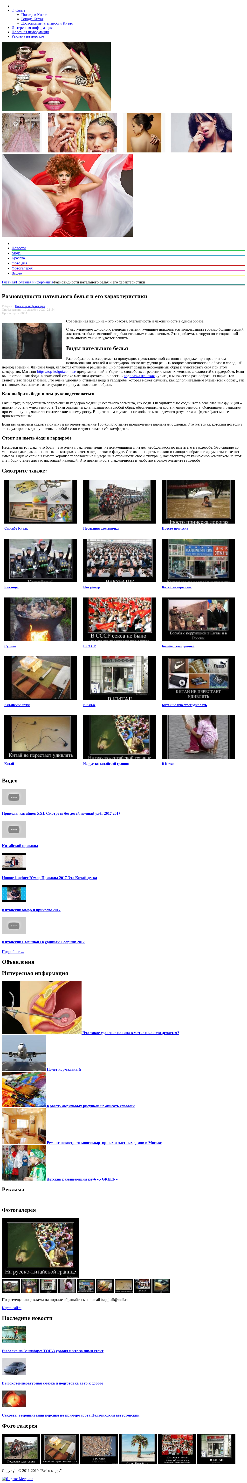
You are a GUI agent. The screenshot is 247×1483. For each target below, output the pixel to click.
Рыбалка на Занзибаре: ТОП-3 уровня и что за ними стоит (52, 1351)
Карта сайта (11, 1308)
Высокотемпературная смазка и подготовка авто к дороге (52, 1383)
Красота (18, 258)
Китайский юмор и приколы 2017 (31, 910)
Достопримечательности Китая (47, 23)
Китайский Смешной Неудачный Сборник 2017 (43, 942)
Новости (19, 248)
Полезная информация (30, 32)
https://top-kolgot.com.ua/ (56, 371)
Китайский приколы (20, 846)
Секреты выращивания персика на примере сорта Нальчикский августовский (70, 1415)
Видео (17, 273)
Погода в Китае (34, 15)
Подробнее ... (13, 952)
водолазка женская (139, 376)
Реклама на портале (28, 36)
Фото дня (19, 263)
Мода (16, 253)
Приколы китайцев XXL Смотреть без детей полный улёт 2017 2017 (61, 813)
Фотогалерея (22, 268)
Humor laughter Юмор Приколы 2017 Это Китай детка (49, 878)
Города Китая (32, 19)
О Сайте (18, 10)
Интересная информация (32, 28)
